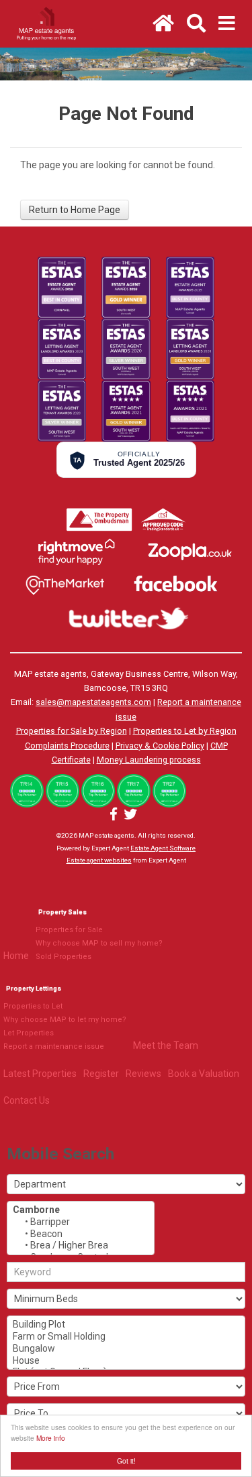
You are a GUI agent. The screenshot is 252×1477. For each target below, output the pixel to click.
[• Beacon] (80, 1234)
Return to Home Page (74, 209)
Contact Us (26, 1100)
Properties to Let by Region (185, 731)
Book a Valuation (203, 1073)
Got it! (126, 1461)
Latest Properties (40, 1073)
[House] (126, 1361)
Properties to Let (32, 1006)
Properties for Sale (69, 929)
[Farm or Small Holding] (126, 1337)
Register (101, 1073)
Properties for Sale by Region (71, 731)
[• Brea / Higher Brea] (80, 1246)
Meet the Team (165, 1045)
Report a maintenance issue (53, 1046)
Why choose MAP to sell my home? (99, 943)
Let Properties (28, 1033)
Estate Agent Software (163, 848)
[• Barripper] (80, 1222)
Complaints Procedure (67, 746)
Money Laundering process (149, 760)
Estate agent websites (99, 860)
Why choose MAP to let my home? (64, 1019)
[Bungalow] (126, 1349)
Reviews (143, 1073)
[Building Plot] (126, 1325)
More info (50, 1438)
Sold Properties (63, 956)
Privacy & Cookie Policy (160, 746)
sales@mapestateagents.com (93, 702)
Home (16, 955)
